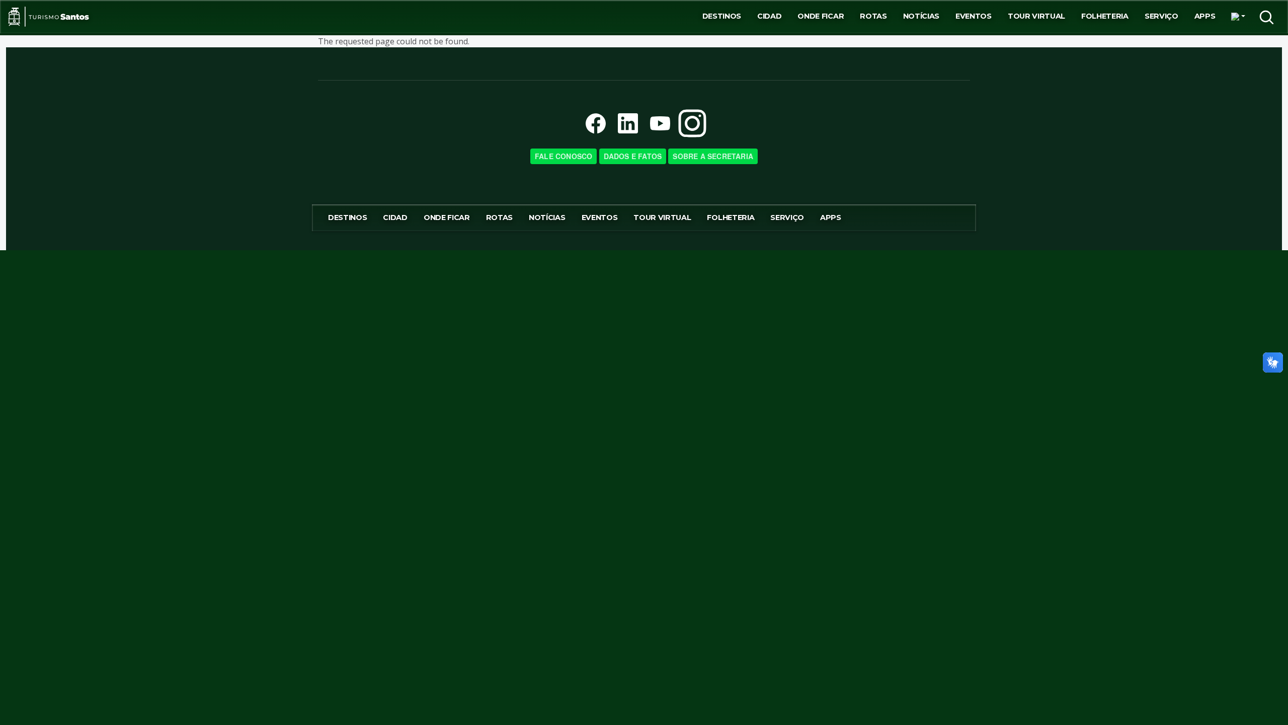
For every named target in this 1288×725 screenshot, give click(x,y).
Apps (1205, 16)
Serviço (1161, 16)
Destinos (721, 16)
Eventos (973, 16)
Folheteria (1105, 16)
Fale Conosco (563, 156)
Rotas (873, 16)
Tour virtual (1036, 16)
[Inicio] (48, 16)
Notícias (921, 16)
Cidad (769, 16)
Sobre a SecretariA (713, 156)
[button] (1238, 16)
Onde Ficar (820, 16)
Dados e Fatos (633, 156)
